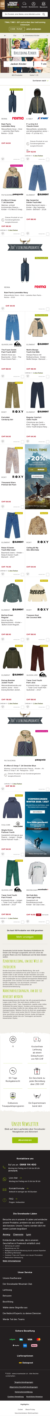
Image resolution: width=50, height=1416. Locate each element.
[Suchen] (46, 12)
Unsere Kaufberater (12, 1278)
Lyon (28, 1234)
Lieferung (7, 1290)
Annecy (6, 1234)
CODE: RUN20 (16, 29)
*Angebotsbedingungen (23, 1382)
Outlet (20, 1409)
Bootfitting (8, 1302)
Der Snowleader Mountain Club (17, 1284)
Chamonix (18, 1234)
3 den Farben (13, 230)
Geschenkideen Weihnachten (26, 1413)
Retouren (7, 1296)
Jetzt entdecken (33, 29)
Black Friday (30, 1409)
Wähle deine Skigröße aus (15, 1307)
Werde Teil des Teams (14, 1319)
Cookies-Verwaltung (16, 1397)
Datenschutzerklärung (23, 1392)
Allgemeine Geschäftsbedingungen (24, 1387)
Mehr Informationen (12, 1261)
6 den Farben (38, 155)
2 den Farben (38, 373)
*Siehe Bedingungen (37, 506)
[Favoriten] (3, 159)
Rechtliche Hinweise (34, 1397)
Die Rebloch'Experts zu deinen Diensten (22, 1313)
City (14, 35)
